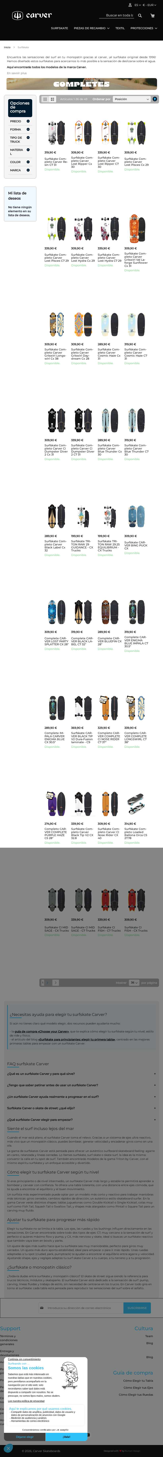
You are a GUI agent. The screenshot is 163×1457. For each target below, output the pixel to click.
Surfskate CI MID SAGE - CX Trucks (57, 929)
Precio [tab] (15, 121)
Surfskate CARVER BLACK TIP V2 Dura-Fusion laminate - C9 (82, 737)
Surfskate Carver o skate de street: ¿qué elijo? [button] (41, 1108)
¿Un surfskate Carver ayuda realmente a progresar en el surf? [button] (53, 1097)
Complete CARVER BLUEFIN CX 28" (109, 641)
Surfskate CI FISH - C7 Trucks (109, 929)
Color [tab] (15, 162)
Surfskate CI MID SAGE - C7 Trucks (83, 929)
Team (149, 1336)
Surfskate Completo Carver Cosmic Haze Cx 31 (109, 354)
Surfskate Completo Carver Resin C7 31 (56, 162)
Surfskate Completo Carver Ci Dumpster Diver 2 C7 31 (82, 450)
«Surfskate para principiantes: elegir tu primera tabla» (76, 1039)
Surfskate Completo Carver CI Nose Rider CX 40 (109, 833)
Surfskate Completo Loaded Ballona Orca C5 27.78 (135, 833)
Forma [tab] (15, 129)
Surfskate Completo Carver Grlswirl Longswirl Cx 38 (56, 354)
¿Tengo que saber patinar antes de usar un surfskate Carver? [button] (52, 1085)
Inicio (7, 47)
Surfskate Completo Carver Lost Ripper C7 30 (109, 162)
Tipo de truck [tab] (16, 139)
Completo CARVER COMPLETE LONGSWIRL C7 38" (135, 737)
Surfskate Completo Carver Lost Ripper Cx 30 (82, 162)
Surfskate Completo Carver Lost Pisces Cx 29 (136, 162)
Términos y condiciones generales (8, 1340)
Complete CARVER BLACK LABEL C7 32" (82, 641)
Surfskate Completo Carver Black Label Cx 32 (56, 545)
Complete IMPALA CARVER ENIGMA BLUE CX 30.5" (55, 737)
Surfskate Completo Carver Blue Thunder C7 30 (136, 450)
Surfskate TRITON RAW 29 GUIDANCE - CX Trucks (82, 545)
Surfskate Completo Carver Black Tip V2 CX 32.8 (82, 833)
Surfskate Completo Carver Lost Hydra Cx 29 (83, 258)
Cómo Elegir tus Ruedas (136, 1394)
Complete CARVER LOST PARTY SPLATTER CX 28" (57, 641)
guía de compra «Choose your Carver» (42, 1031)
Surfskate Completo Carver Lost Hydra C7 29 (109, 258)
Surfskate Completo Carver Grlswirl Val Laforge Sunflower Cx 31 (136, 260)
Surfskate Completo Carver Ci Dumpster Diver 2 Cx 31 (56, 450)
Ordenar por (102, 99)
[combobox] (116, 15)
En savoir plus (17, 73)
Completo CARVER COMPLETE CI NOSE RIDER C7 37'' (109, 737)
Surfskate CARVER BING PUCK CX (135, 545)
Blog (149, 1343)
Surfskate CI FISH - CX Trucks (135, 929)
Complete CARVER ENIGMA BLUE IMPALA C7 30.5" (136, 641)
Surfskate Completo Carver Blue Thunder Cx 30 (110, 450)
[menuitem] (59, 28)
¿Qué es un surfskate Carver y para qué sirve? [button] (41, 1074)
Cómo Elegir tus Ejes (138, 1387)
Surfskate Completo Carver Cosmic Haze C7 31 (135, 354)
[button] (149, 5)
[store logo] (32, 15)
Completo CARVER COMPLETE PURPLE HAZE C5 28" (56, 833)
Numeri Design (132, 1451)
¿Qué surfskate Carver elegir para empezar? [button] (40, 1120)
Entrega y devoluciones (9, 1353)
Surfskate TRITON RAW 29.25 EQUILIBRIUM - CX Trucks (109, 545)
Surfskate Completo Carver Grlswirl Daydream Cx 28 (82, 354)
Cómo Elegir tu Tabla (138, 1380)
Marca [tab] (15, 170)
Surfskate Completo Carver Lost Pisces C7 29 (57, 258)
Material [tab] (16, 152)
